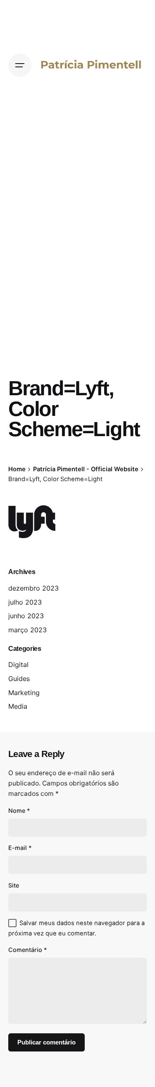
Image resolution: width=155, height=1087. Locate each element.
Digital (18, 664)
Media (17, 706)
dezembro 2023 (33, 588)
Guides (19, 678)
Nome (19, 810)
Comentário (27, 949)
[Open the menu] (19, 65)
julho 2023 (25, 602)
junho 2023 (26, 616)
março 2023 (27, 630)
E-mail (20, 847)
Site (13, 885)
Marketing (24, 692)
